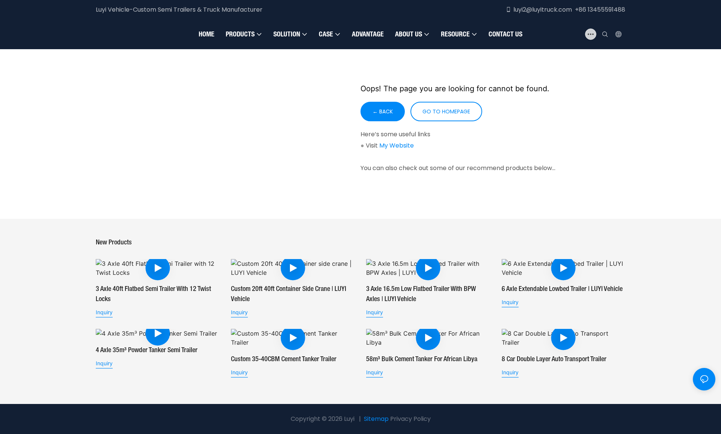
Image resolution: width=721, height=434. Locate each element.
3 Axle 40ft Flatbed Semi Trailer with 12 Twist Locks (153, 294)
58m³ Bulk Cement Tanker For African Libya (421, 359)
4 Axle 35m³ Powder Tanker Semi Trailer (147, 350)
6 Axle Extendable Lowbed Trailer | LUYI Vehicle (562, 289)
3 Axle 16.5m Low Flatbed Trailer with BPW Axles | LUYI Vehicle (421, 294)
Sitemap (376, 418)
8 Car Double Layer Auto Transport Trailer (554, 359)
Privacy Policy (410, 418)
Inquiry (104, 312)
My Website (396, 145)
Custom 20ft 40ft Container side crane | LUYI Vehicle (288, 294)
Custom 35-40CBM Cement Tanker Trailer (283, 359)
